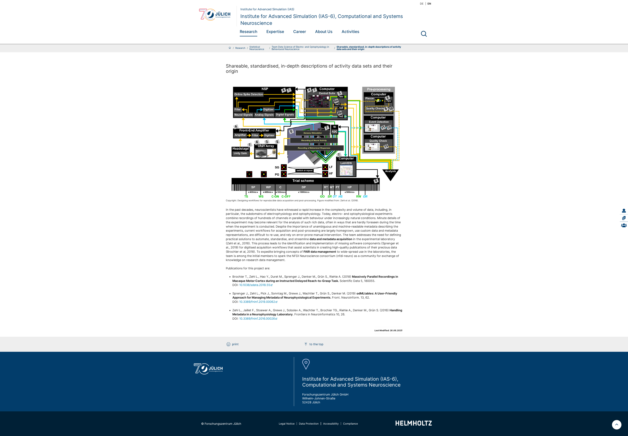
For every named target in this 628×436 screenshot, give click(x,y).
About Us (323, 31)
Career (299, 31)
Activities (350, 31)
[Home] (229, 48)
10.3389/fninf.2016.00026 (257, 318)
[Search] (424, 34)
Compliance (350, 423)
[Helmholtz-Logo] (414, 424)
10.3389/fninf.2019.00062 (257, 301)
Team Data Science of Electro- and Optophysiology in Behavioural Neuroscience (300, 48)
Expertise (275, 31)
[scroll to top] (616, 424)
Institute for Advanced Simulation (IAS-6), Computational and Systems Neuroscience (321, 19)
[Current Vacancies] (624, 225)
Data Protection (309, 423)
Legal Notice (287, 423)
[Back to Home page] (216, 16)
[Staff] (624, 210)
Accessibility (331, 423)
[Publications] (624, 218)
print (235, 344)
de (422, 3)
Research (248, 31)
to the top (316, 344)
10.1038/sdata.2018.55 (254, 285)
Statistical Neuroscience (256, 48)
